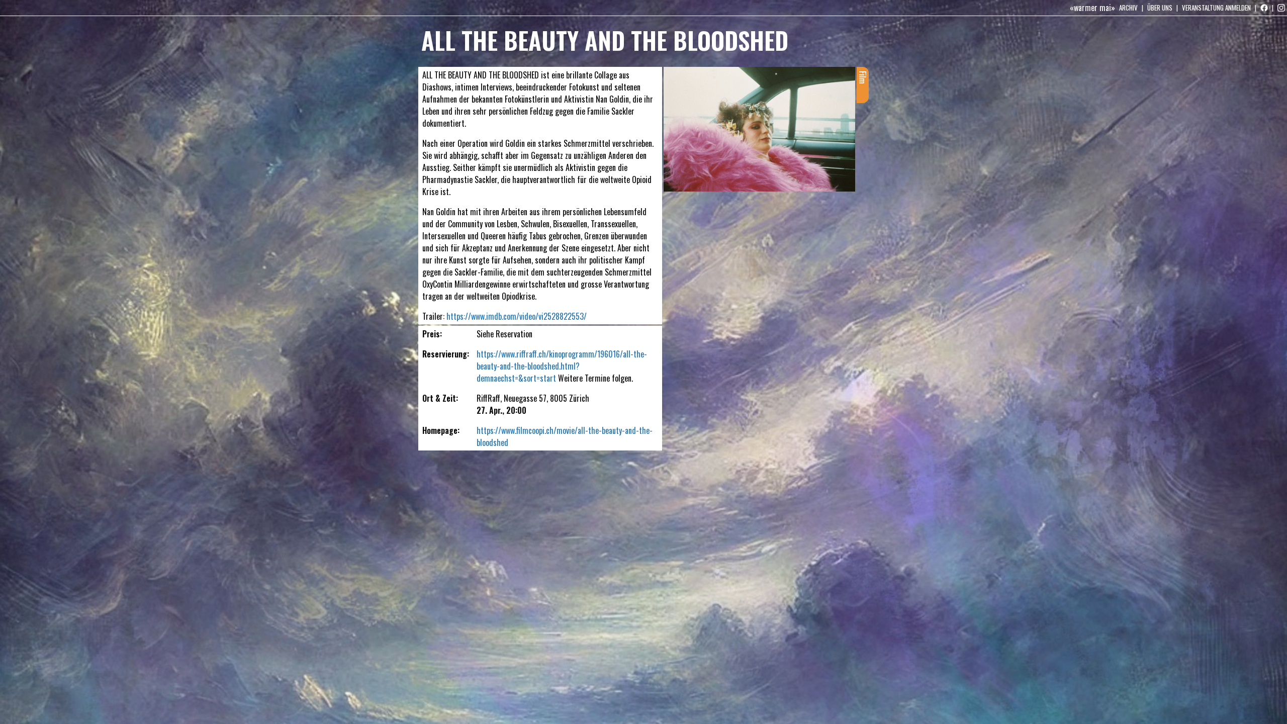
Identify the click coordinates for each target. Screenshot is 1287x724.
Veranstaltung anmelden (1216, 8)
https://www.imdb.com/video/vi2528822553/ (516, 316)
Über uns (1159, 8)
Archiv (1128, 8)
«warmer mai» (1092, 8)
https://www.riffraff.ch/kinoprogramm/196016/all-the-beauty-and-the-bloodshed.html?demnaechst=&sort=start (562, 366)
